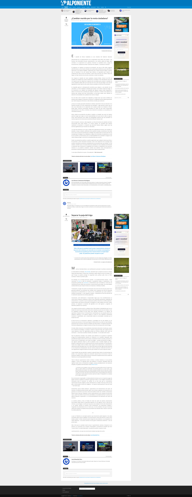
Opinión (66, 7)
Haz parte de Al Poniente (66, 488)
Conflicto (102, 7)
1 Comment (66, 25)
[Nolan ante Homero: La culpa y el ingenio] (62, 11)
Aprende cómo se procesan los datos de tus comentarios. (90, 198)
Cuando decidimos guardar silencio (126, 11)
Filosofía (88, 7)
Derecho (74, 7)
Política (98, 7)
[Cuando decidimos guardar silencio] (120, 11)
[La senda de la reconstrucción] (109, 11)
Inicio (63, 7)
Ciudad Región (101, 164)
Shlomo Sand (94, 364)
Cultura (70, 7)
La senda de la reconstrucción (112, 11)
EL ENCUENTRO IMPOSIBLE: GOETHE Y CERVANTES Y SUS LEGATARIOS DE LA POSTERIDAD (78, 12)
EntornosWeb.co (79, 495)
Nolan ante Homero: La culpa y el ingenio (67, 11)
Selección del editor (102, 167)
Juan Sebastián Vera (66, 216)
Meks (72, 495)
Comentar (66, 220)
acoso (79, 281)
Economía (78, 7)
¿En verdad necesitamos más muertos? (90, 11)
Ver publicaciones (108, 177)
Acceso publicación (65, 491)
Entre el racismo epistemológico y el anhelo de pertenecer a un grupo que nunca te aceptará (103, 11)
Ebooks (63, 490)
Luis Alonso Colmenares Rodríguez (66, 20)
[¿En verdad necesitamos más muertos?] (85, 11)
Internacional (93, 7)
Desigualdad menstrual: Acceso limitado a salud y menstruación (96, 483)
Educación (83, 7)
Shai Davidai (87, 271)
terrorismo (85, 282)
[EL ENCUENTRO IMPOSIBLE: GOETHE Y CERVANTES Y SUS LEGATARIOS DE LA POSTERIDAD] (74, 12)
